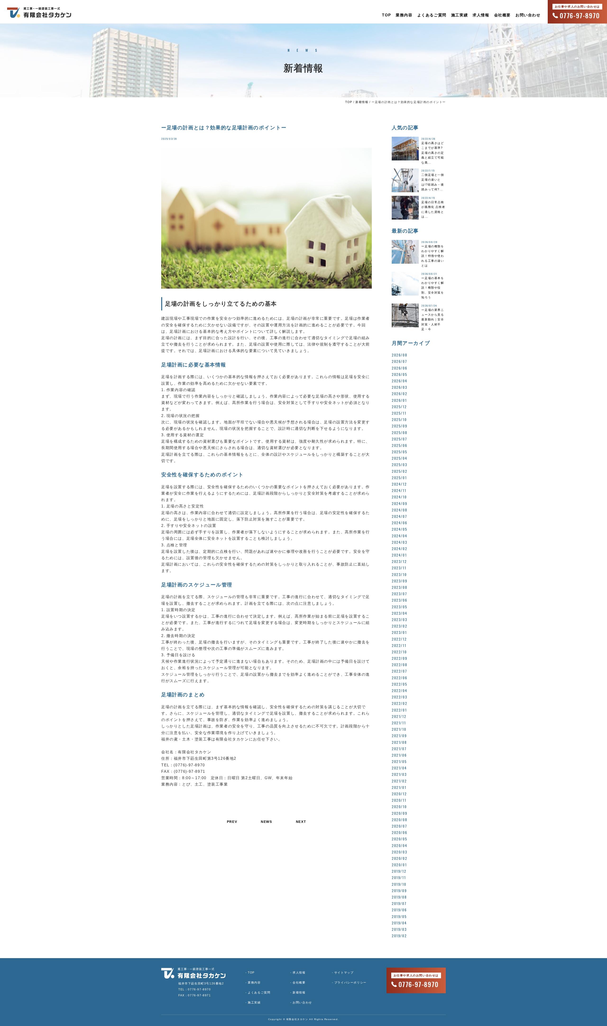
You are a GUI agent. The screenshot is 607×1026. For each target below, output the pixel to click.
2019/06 (399, 909)
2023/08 (399, 587)
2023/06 (399, 600)
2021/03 (399, 774)
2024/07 (399, 516)
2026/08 (399, 354)
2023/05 (399, 606)
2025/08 (399, 432)
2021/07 (399, 748)
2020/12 (399, 793)
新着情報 (361, 102)
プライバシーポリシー (350, 982)
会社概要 (502, 15)
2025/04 (399, 458)
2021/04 (399, 767)
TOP (386, 15)
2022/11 (399, 645)
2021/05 (399, 761)
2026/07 (399, 361)
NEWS (266, 822)
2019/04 (399, 922)
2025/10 (399, 419)
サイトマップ (344, 972)
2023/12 (399, 561)
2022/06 (399, 677)
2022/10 (399, 651)
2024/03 (399, 542)
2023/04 (399, 613)
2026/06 (399, 367)
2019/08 (399, 897)
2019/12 (399, 871)
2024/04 (399, 535)
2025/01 (399, 477)
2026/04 (399, 380)
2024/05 (399, 529)
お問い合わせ (528, 15)
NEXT (301, 822)
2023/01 (399, 632)
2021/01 (399, 787)
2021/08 (399, 742)
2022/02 (399, 703)
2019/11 (399, 877)
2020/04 (399, 845)
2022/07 (399, 671)
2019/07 (399, 903)
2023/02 (399, 625)
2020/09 (399, 813)
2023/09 (399, 580)
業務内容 (404, 15)
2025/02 (399, 471)
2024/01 (399, 555)
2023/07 (399, 593)
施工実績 (459, 15)
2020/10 (399, 806)
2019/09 (399, 890)
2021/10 (399, 729)
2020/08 (399, 819)
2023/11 (399, 567)
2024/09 (399, 503)
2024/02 (399, 548)
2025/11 (399, 413)
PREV (232, 822)
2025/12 (399, 406)
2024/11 (399, 490)
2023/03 (399, 619)
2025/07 (399, 438)
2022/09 (399, 658)
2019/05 (399, 916)
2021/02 (399, 780)
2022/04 (399, 690)
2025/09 (399, 425)
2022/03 (399, 696)
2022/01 (399, 709)
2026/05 (399, 374)
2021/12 (399, 716)
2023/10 (399, 574)
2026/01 (399, 400)
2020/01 (399, 864)
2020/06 (399, 832)
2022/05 (399, 684)
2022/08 (399, 664)
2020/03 (399, 851)
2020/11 (399, 800)
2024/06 (399, 522)
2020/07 (399, 826)
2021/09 (399, 735)
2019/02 (399, 935)
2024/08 (399, 509)
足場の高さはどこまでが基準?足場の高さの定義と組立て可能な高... (432, 152)
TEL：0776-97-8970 (194, 989)
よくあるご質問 (431, 15)
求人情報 (481, 15)
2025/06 (399, 445)
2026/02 (399, 393)
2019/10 (399, 884)
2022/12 (399, 639)
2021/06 (399, 755)
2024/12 (399, 484)
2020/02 (399, 858)
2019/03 (399, 929)
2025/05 (399, 451)
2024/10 (399, 496)
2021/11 (399, 722)
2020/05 (399, 838)
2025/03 (399, 464)
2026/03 (399, 387)
